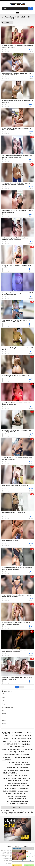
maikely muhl (23, 752)
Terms (26, 846)
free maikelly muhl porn (11, 754)
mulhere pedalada (24, 741)
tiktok (13, 738)
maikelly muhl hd (25, 770)
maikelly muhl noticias (12, 744)
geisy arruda (25, 754)
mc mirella (11, 768)
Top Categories (8, 691)
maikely (8, 793)
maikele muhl (23, 775)
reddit (26, 794)
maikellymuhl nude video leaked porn (17, 781)
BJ (17, 717)
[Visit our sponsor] (17, 829)
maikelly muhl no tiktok (23, 735)
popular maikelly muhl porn (22, 760)
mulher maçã (12, 752)
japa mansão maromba (10, 770)
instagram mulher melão (21, 757)
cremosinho (8, 736)
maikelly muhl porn (24, 778)
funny (17, 697)
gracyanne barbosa (17, 747)
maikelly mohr (17, 793)
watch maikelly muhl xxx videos (17, 783)
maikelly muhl (12, 775)
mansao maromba (10, 773)
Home (9, 846)
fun (17, 700)
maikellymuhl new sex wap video (17, 803)
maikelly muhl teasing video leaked (17, 762)
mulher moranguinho (23, 765)
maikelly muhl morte (25, 791)
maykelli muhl (8, 765)
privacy (7, 738)
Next (21, 687)
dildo (17, 694)
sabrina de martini (9, 791)
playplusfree (10, 788)
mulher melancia (24, 738)
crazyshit (17, 704)
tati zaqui (6, 733)
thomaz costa (22, 768)
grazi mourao (17, 733)
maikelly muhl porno (9, 741)
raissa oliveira (23, 788)
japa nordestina (9, 778)
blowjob (17, 713)
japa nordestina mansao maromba (17, 801)
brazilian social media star (17, 796)
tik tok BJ (17, 723)
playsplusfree (28, 749)
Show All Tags (17, 807)
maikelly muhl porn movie (17, 799)
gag (17, 710)
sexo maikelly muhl (25, 773)
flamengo (6, 757)
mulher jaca (28, 733)
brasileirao (26, 744)
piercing (17, 720)
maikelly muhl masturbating (11, 749)
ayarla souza (6, 760)
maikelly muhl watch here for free (17, 785)
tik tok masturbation (17, 707)
